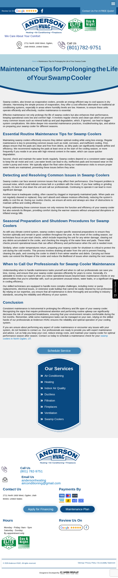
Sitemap (81, 563)
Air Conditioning (54, 375)
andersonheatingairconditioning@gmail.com (41, 482)
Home (34, 61)
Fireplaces (50, 406)
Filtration (49, 400)
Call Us (71, 43)
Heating (49, 381)
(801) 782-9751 (84, 47)
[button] (113, 4)
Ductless (49, 394)
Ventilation (50, 412)
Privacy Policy (90, 563)
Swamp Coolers (54, 419)
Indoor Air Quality (55, 388)
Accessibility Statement (106, 563)
